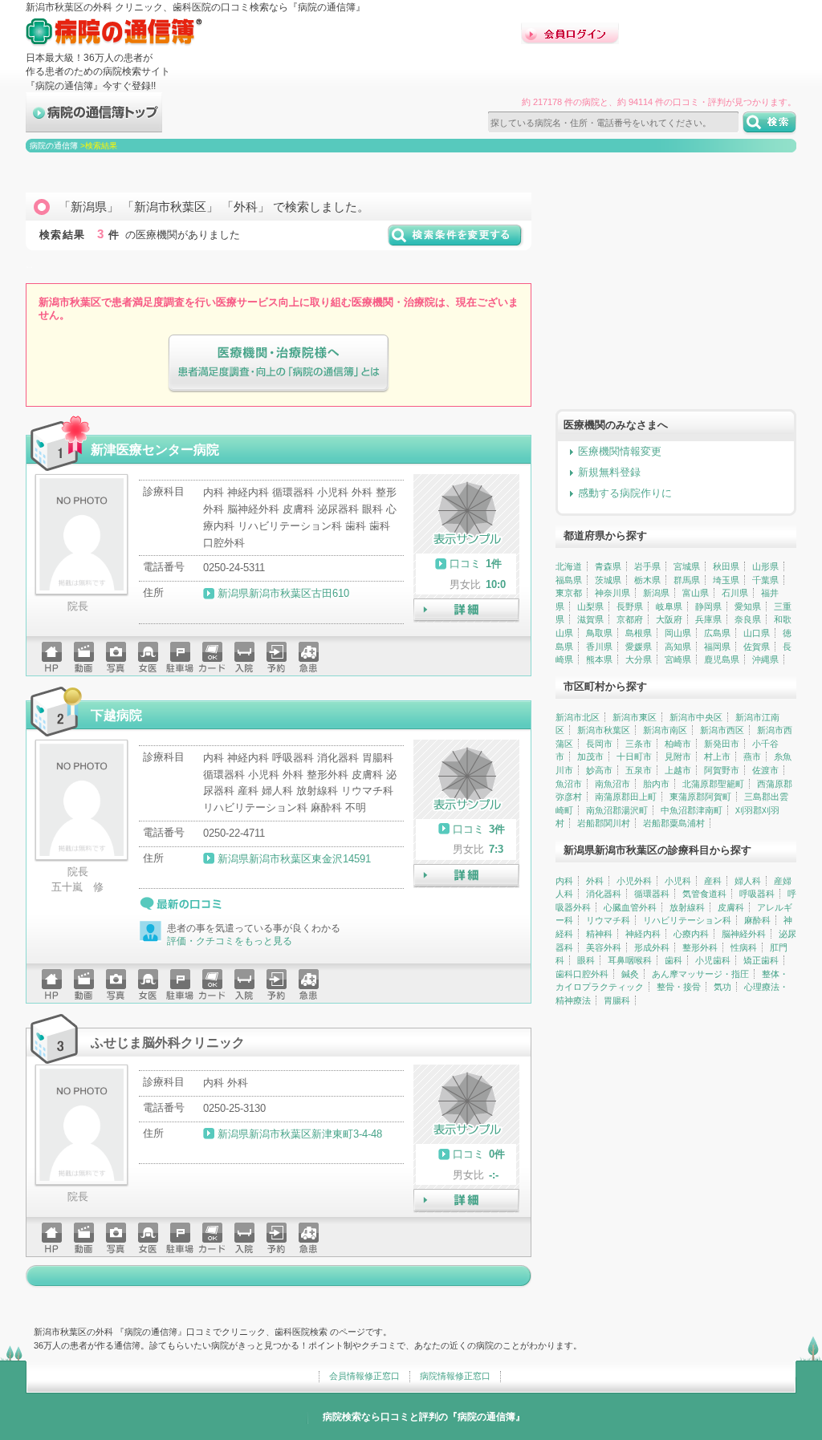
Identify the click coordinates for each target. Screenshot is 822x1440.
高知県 (678, 646)
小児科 (678, 881)
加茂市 (590, 756)
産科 (713, 881)
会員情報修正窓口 (364, 1376)
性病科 (743, 947)
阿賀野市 (721, 770)
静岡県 (708, 606)
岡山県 (678, 633)
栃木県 (647, 580)
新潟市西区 (722, 730)
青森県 (608, 566)
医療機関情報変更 (619, 451)
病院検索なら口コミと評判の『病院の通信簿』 (424, 1416)
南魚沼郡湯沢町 (617, 810)
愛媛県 (638, 646)
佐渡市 (765, 770)
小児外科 (634, 881)
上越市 (678, 770)
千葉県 (765, 580)
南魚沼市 (612, 784)
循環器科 (651, 893)
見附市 (678, 756)
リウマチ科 (608, 920)
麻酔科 (757, 920)
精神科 (599, 934)
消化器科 (603, 893)
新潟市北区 (577, 717)
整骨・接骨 (679, 987)
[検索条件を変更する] (455, 241)
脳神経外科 (744, 934)
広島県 (717, 633)
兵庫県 (708, 619)
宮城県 (686, 566)
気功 (722, 987)
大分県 (638, 659)
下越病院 (116, 715)
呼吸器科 (757, 893)
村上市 (717, 756)
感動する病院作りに (625, 493)
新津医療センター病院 (155, 449)
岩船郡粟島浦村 (674, 823)
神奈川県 (612, 593)
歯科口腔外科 (581, 974)
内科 (564, 881)
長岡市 (599, 743)
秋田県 (726, 566)
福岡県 (717, 646)
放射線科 (687, 907)
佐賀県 (756, 646)
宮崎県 (678, 659)
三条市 (638, 743)
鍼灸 (630, 974)
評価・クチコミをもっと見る (229, 941)
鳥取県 (599, 633)
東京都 (568, 593)
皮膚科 (731, 907)
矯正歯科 (761, 960)
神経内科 (643, 934)
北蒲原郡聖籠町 (713, 784)
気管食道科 (704, 893)
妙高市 (599, 770)
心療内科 (691, 934)
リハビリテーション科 (687, 920)
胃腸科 (617, 1000)
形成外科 (651, 947)
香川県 (599, 646)
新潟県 (656, 593)
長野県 (629, 606)
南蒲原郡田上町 (626, 796)
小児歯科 (712, 960)
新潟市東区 (634, 717)
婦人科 (748, 881)
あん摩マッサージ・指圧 (700, 974)
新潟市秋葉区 (603, 730)
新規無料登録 (609, 472)
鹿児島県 (721, 659)
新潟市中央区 (695, 717)
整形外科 (700, 947)
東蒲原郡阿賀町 (700, 796)
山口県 (756, 633)
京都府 (629, 619)
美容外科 (603, 947)
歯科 (673, 960)
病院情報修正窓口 (455, 1376)
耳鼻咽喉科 (630, 960)
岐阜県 (669, 606)
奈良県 (748, 619)
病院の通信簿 (54, 145)
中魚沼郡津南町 (691, 810)
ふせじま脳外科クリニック (168, 1042)
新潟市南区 (665, 730)
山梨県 (590, 606)
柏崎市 (678, 743)
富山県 (695, 593)
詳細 (466, 610)
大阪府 (669, 619)
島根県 (638, 633)
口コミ (465, 564)
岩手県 (647, 566)
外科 (595, 881)
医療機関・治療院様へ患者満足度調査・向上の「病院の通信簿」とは (278, 364)
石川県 (735, 593)
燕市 (752, 756)
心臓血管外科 (630, 907)
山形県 (765, 566)
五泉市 (638, 770)
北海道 (568, 566)
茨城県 (608, 580)
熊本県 (599, 659)
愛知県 (748, 606)
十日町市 (634, 756)
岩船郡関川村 (603, 823)
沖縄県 (765, 659)
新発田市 (721, 743)
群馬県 (686, 580)
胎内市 (656, 784)
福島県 (568, 580)
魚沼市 (568, 784)
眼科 (586, 960)
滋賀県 (590, 619)
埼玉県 (726, 580)
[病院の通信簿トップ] (94, 125)
